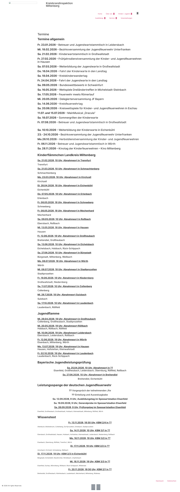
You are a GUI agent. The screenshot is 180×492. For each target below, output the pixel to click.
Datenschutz (171, 481)
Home (100, 14)
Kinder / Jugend (124, 14)
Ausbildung (99, 18)
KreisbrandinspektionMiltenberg (59, 4)
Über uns (109, 14)
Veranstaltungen (126, 18)
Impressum (160, 481)
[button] (137, 13)
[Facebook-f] (93, 487)
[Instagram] (98, 487)
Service (112, 18)
